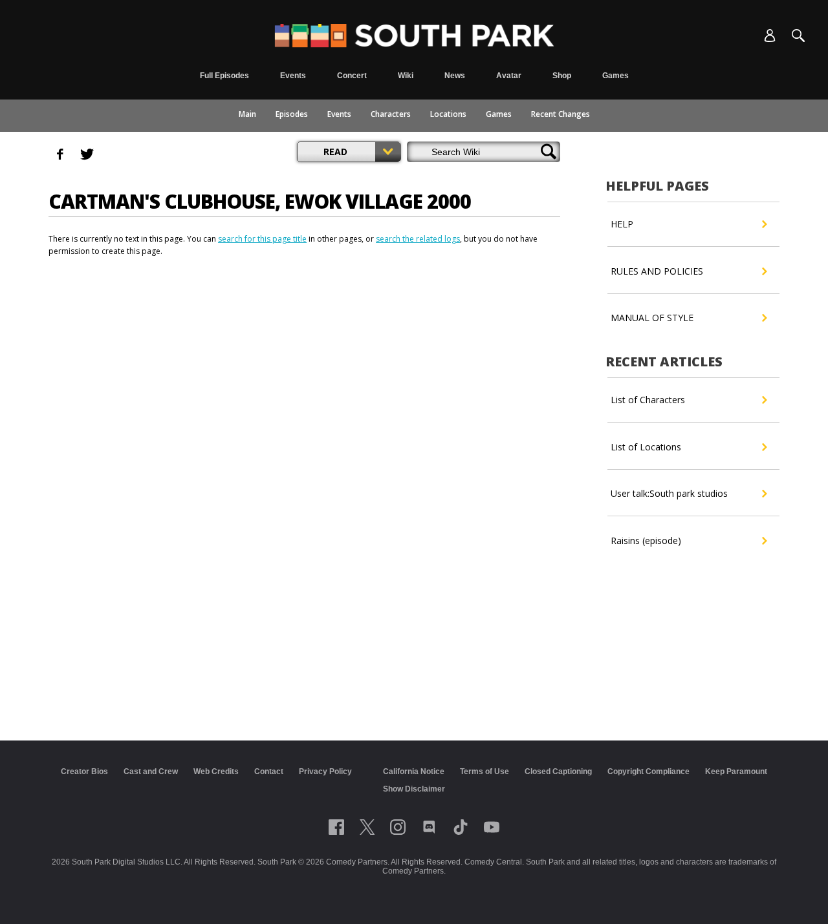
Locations (448, 114)
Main (247, 114)
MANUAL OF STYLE (652, 317)
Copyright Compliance (648, 771)
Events (339, 114)
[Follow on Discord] (429, 827)
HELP (622, 224)
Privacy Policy (325, 771)
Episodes (292, 114)
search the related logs (418, 238)
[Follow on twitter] (367, 827)
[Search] (798, 35)
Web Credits (216, 771)
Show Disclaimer (414, 788)
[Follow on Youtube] (491, 827)
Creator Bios (84, 771)
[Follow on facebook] (336, 827)
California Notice (413, 771)
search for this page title (262, 238)
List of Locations (646, 447)
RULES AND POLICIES (657, 271)
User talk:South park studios (669, 493)
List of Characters (648, 400)
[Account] (769, 35)
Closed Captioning (558, 771)
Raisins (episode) (646, 540)
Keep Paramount (736, 771)
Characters (391, 114)
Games (499, 114)
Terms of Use (484, 771)
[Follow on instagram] (398, 827)
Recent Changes (560, 114)
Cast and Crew (151, 771)
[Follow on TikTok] (460, 827)
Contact (268, 771)
